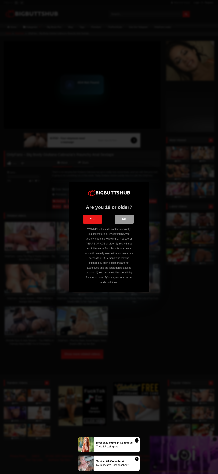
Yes (92, 219)
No (124, 219)
